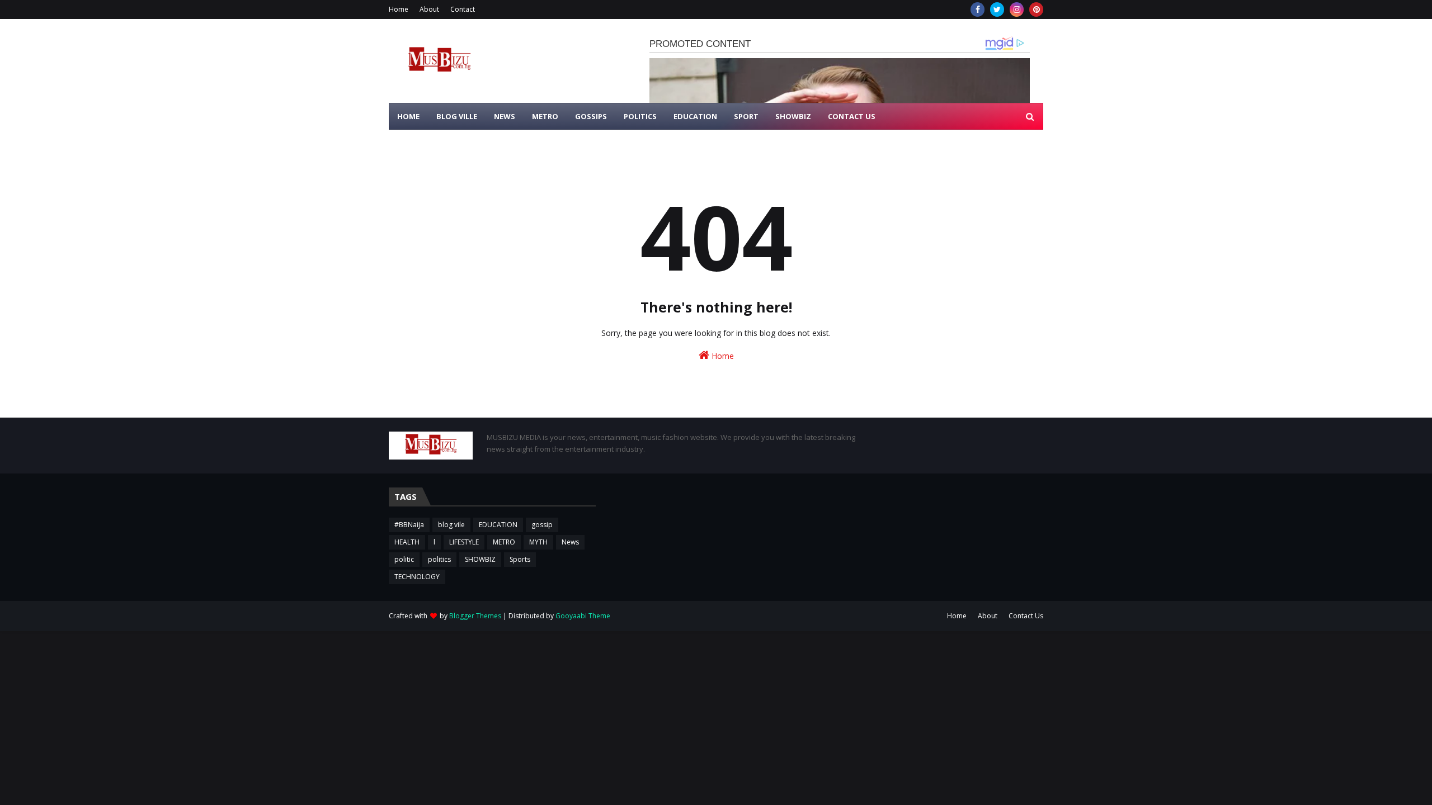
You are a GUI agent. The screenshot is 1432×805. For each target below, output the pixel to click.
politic (404, 559)
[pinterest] (1036, 9)
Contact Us (1026, 616)
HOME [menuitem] (408, 116)
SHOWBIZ (480, 559)
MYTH (538, 542)
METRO (504, 542)
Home (398, 9)
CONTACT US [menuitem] (851, 116)
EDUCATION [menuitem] (695, 116)
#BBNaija (409, 524)
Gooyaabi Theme (582, 616)
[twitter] (997, 9)
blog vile (451, 524)
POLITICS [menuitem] (640, 116)
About (429, 9)
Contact (462, 9)
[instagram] (1017, 9)
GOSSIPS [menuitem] (591, 116)
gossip (542, 524)
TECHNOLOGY (417, 576)
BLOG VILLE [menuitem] (456, 116)
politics (439, 559)
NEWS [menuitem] (504, 116)
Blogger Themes (475, 616)
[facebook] (977, 9)
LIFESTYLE (464, 542)
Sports (520, 559)
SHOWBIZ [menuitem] (793, 116)
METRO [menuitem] (545, 116)
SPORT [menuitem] (746, 116)
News (570, 542)
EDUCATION (498, 524)
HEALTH (407, 542)
